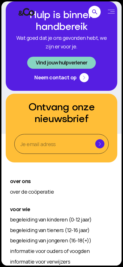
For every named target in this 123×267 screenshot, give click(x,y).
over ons (20, 181)
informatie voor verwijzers (40, 261)
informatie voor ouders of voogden (50, 251)
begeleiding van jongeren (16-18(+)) (50, 240)
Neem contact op (55, 77)
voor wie (20, 209)
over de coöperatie (32, 191)
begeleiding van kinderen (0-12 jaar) (51, 219)
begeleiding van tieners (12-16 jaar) (50, 230)
